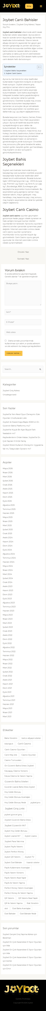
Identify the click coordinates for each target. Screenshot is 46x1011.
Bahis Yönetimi (10, 738)
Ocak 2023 (7, 631)
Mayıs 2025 (8, 517)
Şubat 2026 (8, 481)
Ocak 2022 (7, 676)
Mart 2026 (7, 477)
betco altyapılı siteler (31, 738)
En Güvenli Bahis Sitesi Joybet (19, 765)
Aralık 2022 (7, 635)
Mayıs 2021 (7, 708)
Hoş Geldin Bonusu (12, 792)
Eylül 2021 (7, 692)
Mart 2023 (7, 623)
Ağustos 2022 (9, 647)
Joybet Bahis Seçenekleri (15, 71)
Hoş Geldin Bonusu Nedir (15, 802)
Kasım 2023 (8, 590)
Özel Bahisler (10, 914)
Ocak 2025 (7, 533)
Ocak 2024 (7, 582)
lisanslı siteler (33, 862)
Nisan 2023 (8, 619)
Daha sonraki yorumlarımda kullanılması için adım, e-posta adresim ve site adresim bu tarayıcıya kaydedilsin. (23, 343)
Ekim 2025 (7, 497)
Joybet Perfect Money (14, 852)
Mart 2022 (7, 668)
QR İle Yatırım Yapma (13, 903)
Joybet (30, 1003)
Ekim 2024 (7, 546)
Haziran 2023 (8, 611)
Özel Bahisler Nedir (28, 914)
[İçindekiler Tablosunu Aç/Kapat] (38, 67)
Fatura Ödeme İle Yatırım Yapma (18, 776)
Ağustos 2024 (9, 554)
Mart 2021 (7, 716)
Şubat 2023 (8, 627)
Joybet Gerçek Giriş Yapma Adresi (18, 934)
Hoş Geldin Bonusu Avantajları (17, 797)
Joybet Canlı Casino (14, 73)
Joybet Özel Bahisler (13, 862)
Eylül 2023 (7, 599)
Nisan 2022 (7, 664)
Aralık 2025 (7, 489)
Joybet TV (29, 857)
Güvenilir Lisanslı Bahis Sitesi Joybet (19, 787)
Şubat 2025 (8, 529)
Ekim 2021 (7, 688)
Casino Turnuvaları (13, 760)
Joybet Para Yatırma (14, 841)
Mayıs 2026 (8, 468)
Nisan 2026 (8, 472)
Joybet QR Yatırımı (12, 857)
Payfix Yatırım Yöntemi (14, 873)
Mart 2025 (7, 525)
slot (6, 908)
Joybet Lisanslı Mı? (12, 836)
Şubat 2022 (8, 672)
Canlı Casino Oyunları (15, 749)
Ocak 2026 (7, 485)
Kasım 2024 (8, 542)
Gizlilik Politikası (23, 999)
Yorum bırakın (9, 24)
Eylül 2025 (7, 501)
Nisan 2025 (8, 521)
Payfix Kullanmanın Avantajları (17, 868)
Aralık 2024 (8, 537)
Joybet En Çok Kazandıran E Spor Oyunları (22, 942)
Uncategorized (9, 395)
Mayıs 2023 (8, 615)
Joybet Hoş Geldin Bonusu (15, 831)
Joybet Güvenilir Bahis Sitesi (18, 820)
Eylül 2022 (7, 643)
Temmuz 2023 (9, 607)
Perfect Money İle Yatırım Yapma (18, 893)
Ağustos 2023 (9, 603)
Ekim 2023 (7, 594)
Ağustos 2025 (9, 505)
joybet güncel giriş (13, 814)
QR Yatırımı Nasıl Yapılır (28, 898)
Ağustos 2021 (8, 696)
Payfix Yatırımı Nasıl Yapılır (15, 878)
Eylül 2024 (7, 550)
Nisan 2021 (7, 712)
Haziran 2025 (8, 513)
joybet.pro (35, 802)
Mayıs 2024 (8, 566)
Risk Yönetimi (32, 903)
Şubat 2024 (8, 578)
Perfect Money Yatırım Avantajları (18, 888)
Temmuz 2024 (9, 558)
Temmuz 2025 (9, 509)
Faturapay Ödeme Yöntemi (16, 771)
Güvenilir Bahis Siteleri (16, 781)
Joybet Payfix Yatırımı (13, 847)
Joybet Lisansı (31, 836)
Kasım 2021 (8, 684)
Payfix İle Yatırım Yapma (14, 883)
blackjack (9, 744)
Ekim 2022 (7, 639)
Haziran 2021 (8, 704)
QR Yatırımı (9, 898)
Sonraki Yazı (23, 259)
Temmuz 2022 (9, 651)
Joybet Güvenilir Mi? (15, 825)
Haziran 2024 (8, 562)
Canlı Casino (24, 743)
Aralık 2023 (7, 586)
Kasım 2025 (8, 493)
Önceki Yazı (23, 252)
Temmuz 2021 (9, 700)
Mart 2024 (7, 574)
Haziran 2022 (8, 655)
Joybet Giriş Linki (15, 808)
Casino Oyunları (28, 755)
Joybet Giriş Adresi (25, 24)
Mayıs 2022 (8, 659)
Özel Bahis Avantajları (21, 908)
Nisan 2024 (8, 570)
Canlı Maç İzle (11, 755)
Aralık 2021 (7, 680)
